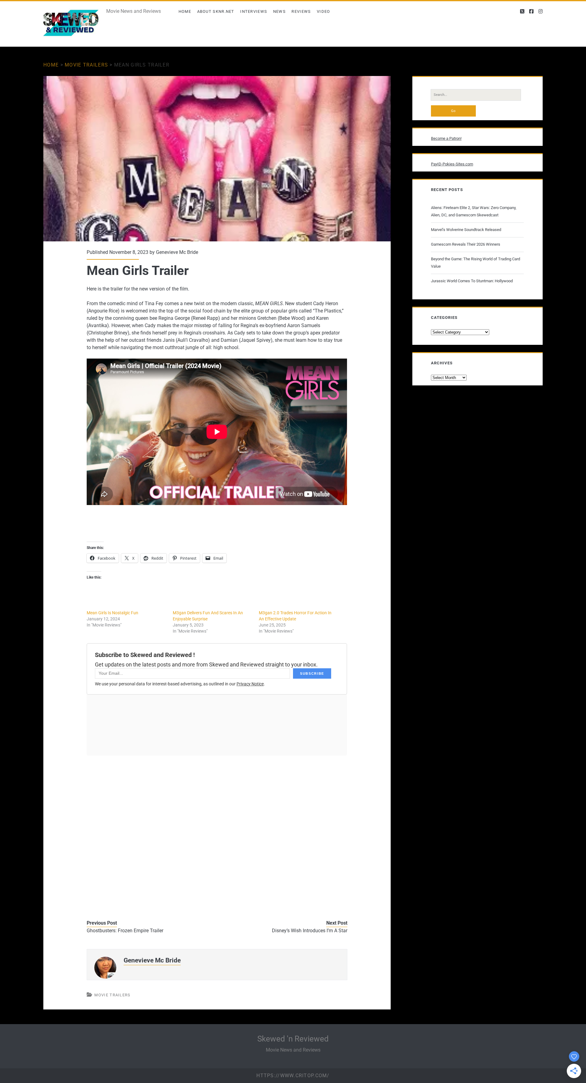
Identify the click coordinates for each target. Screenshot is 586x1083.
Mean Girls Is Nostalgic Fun (112, 612)
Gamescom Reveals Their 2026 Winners (465, 244)
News (279, 11)
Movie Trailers (86, 65)
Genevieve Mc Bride (177, 252)
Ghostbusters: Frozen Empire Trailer (125, 930)
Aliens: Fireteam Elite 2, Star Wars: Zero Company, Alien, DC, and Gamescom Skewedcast (473, 211)
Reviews (301, 11)
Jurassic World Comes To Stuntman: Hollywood (472, 281)
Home (185, 11)
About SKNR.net (215, 11)
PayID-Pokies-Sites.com (452, 164)
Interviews (253, 11)
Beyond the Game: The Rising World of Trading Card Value (475, 263)
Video (323, 11)
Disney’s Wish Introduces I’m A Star (309, 930)
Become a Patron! (446, 138)
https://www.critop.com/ (292, 1075)
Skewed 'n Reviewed (293, 1038)
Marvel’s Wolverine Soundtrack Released (466, 229)
